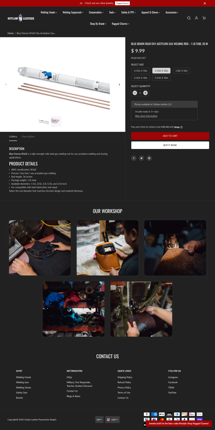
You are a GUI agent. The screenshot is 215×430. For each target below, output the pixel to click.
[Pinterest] (149, 158)
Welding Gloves (23, 387)
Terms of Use (124, 392)
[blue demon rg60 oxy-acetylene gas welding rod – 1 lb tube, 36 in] (62, 84)
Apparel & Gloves (150, 12)
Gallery (13, 136)
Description (28, 136)
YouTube (172, 392)
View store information (146, 116)
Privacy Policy (124, 387)
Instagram (173, 377)
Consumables (95, 12)
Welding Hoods (48, 12)
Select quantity (140, 86)
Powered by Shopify (48, 419)
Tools (111, 12)
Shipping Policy (125, 377)
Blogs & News (73, 396)
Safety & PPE (128, 12)
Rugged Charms (122, 3)
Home (11, 33)
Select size (137, 64)
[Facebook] (133, 158)
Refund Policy (124, 382)
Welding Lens (22, 382)
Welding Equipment (72, 12)
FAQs (69, 377)
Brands (19, 397)
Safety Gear (21, 392)
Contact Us (72, 391)
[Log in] (196, 18)
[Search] (188, 18)
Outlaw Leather (31, 419)
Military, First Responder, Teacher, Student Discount (79, 384)
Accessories (171, 12)
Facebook (173, 382)
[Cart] (204, 18)
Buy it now (170, 145)
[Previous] (6, 85)
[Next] (119, 85)
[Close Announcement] (204, 3)
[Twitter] (141, 158)
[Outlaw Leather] (21, 18)
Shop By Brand (97, 24)
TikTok (171, 387)
